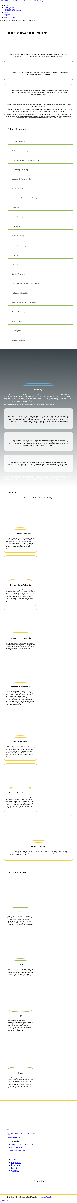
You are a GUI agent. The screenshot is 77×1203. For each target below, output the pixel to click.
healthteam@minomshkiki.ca (16, 1150)
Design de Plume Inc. (46, 1197)
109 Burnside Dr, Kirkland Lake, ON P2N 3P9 (21, 1144)
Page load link (4, 1200)
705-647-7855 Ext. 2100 (14, 1147)
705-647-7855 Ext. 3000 (14, 1138)
